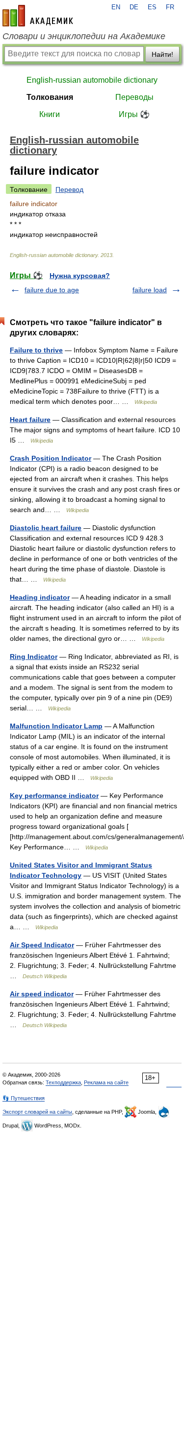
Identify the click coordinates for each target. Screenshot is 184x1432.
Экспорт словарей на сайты (37, 1112)
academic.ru (37, 15)
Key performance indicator (54, 795)
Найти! (162, 54)
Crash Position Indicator (50, 458)
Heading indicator (40, 597)
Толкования (49, 97)
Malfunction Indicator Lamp (56, 726)
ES (152, 7)
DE (134, 7)
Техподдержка (63, 1082)
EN (115, 7)
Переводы (134, 97)
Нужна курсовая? (80, 276)
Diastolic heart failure (45, 528)
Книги (49, 114)
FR (170, 7)
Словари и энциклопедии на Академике (83, 36)
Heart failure (30, 419)
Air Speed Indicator (42, 945)
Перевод (69, 189)
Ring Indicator (33, 656)
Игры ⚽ (134, 114)
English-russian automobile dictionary (92, 80)
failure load (149, 290)
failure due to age (52, 290)
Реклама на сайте (106, 1082)
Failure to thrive (36, 350)
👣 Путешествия (23, 1098)
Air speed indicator (42, 994)
